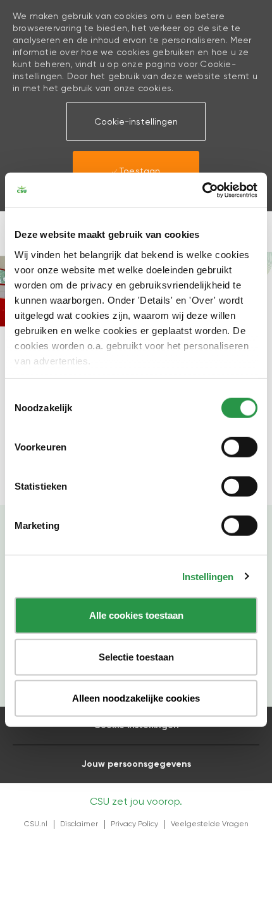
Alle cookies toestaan (136, 615)
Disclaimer (79, 823)
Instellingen (207, 576)
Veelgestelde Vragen (210, 823)
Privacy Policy (134, 823)
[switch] (239, 447)
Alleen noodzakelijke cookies (136, 698)
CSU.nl (35, 823)
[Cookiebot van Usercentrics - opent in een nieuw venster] (202, 190)
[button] (136, 121)
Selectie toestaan (136, 656)
